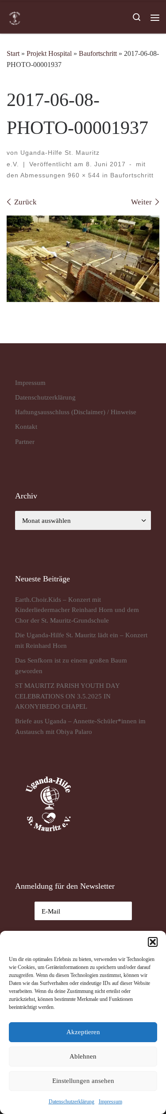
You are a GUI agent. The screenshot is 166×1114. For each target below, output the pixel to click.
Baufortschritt (98, 53)
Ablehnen (83, 1056)
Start (13, 53)
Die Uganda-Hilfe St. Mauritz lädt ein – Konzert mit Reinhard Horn (81, 640)
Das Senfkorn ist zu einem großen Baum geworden (71, 665)
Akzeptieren (83, 1032)
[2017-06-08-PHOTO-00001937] (83, 259)
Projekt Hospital (49, 53)
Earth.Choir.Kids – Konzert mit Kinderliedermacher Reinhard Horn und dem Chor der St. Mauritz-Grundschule (77, 610)
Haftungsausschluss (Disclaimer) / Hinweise (75, 412)
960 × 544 (83, 175)
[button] (152, 941)
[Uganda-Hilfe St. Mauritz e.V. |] (15, 17)
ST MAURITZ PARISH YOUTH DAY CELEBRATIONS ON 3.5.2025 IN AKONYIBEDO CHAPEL (67, 696)
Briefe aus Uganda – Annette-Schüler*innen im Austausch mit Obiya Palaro (80, 726)
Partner (25, 441)
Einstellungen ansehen (83, 1080)
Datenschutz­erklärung (71, 1101)
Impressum (110, 1101)
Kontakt (26, 426)
